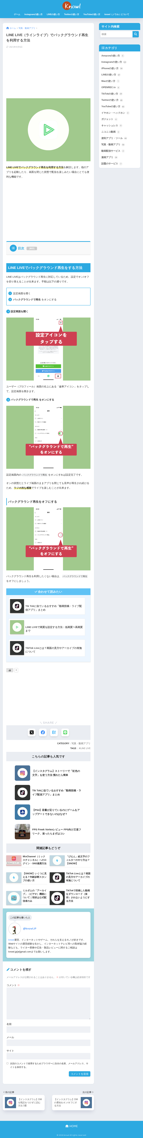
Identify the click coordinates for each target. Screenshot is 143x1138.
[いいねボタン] (9, 670)
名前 (9, 1024)
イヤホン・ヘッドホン (114, 112)
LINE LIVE (85, 748)
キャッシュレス (111, 125)
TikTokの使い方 (111, 93)
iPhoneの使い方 (111, 68)
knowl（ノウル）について (116, 14)
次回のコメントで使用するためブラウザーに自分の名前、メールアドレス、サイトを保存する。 (49, 1065)
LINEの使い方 (53, 14)
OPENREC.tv (110, 87)
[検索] (136, 34)
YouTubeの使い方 (91, 14)
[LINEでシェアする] (65, 732)
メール (10, 1037)
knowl (11, 940)
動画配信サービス (112, 150)
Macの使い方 (109, 81)
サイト (10, 1050)
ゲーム (17, 14)
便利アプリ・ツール (114, 138)
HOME (73, 1126)
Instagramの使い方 (33, 14)
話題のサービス (111, 163)
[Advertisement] (48, 72)
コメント (13, 985)
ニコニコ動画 (110, 131)
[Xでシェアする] (31, 732)
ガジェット (109, 119)
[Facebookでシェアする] (43, 732)
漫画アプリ (109, 157)
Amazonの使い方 (112, 55)
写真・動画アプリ (81, 743)
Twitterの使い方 (71, 14)
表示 (32, 248)
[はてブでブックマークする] (54, 732)
